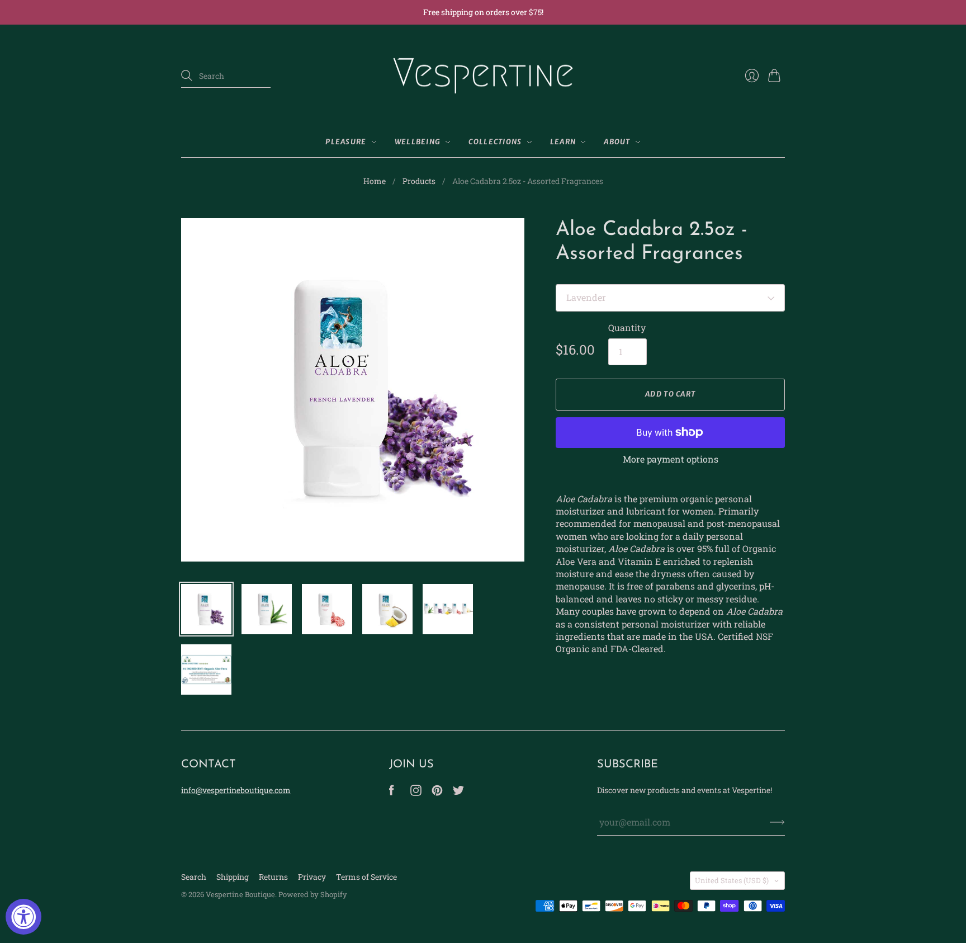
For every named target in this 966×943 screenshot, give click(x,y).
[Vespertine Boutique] (483, 76)
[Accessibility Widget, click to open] (23, 917)
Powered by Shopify (312, 894)
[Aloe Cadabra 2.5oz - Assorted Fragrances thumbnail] (206, 609)
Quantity (627, 327)
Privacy (312, 876)
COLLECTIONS (495, 142)
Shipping (232, 876)
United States (732, 880)
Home (374, 181)
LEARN (563, 142)
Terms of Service (366, 876)
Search (193, 876)
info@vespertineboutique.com (236, 790)
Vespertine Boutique (240, 894)
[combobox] (226, 76)
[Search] (186, 75)
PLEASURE (345, 142)
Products (418, 181)
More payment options (670, 459)
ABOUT (617, 142)
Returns (273, 876)
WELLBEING (418, 142)
